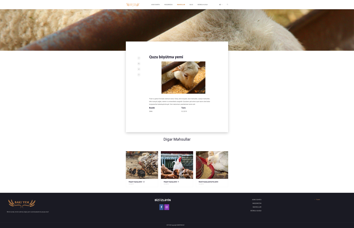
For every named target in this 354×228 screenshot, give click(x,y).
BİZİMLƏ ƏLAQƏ (203, 4)
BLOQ (191, 4)
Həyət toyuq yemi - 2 (136, 182)
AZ (220, 4)
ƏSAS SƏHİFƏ (155, 4)
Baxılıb (152, 108)
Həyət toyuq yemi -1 (171, 182)
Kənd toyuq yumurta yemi (208, 182)
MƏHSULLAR (181, 4)
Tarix (183, 108)
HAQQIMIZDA (168, 4)
